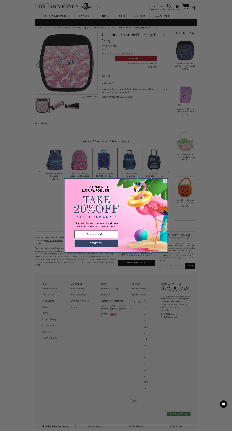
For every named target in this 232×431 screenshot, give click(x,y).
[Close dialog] (165, 181)
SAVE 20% (96, 243)
